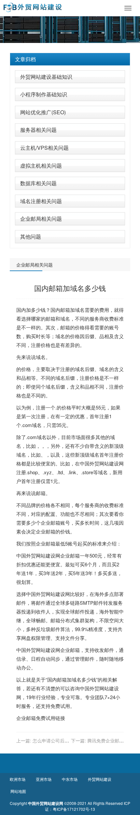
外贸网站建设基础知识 (46, 76)
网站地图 (18, 791)
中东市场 (69, 779)
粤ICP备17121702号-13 (74, 809)
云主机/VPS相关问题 (44, 147)
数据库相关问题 (38, 183)
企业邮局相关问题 (41, 218)
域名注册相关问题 (41, 201)
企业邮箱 (50, 522)
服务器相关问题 (38, 129)
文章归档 (25, 59)
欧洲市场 (17, 779)
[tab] (70, 59)
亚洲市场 (43, 779)
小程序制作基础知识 (43, 94)
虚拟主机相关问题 (41, 165)
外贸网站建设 (104, 463)
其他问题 (30, 236)
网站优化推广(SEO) (43, 112)
